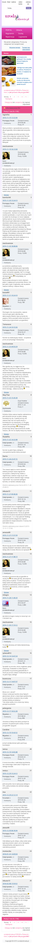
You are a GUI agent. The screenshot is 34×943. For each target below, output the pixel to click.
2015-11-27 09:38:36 (10, 494)
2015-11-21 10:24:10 (10, 295)
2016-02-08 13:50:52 (10, 884)
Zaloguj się (28, 3)
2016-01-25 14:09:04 (10, 854)
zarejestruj (18, 102)
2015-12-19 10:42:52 (10, 733)
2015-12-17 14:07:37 (10, 682)
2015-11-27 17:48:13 (10, 557)
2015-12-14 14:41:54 (10, 656)
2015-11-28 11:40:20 (10, 598)
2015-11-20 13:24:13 (10, 200)
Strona (6, 195)
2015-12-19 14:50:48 (10, 752)
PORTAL (9, 30)
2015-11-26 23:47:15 (10, 459)
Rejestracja (10, 37)
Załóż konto (20, 3)
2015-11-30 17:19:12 (10, 625)
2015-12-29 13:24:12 (10, 773)
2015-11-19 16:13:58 (10, 149)
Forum (4, 2)
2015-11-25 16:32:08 (10, 440)
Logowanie (23, 37)
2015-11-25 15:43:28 (10, 398)
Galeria (13, 2)
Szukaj (20, 33)
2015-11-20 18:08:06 (10, 246)
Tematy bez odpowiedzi (26, 48)
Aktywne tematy (14, 47)
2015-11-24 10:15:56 (10, 327)
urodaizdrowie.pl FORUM (12, 90)
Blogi (8, 2)
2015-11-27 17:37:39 (10, 535)
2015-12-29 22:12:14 (10, 795)
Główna (19, 30)
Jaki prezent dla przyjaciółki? (19, 92)
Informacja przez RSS (13, 108)
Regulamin (10, 33)
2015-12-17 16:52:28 (10, 711)
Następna (8, 99)
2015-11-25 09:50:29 (10, 347)
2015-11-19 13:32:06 (10, 118)
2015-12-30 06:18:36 (10, 830)
